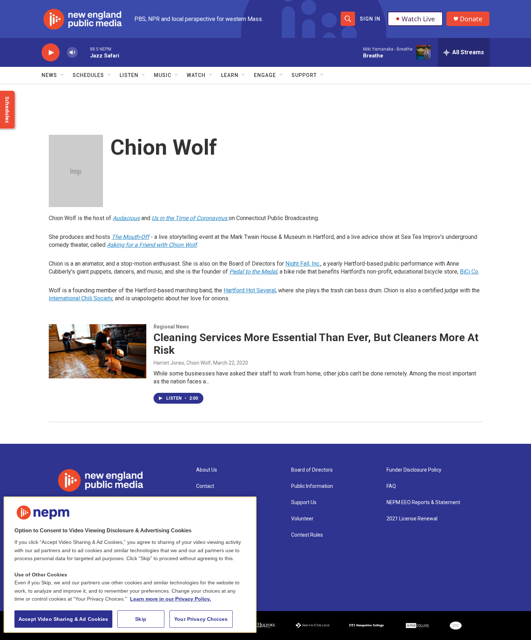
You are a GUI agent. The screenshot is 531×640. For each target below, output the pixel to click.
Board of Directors (312, 470)
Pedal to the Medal (253, 271)
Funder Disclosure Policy (414, 470)
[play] (50, 52)
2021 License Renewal (412, 518)
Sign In (370, 19)
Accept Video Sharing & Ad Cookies (63, 619)
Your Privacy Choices (201, 619)
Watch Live (418, 18)
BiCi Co (469, 271)
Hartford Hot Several (250, 290)
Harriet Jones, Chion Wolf (182, 363)
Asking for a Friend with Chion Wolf (152, 244)
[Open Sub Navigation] (62, 75)
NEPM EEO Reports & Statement (423, 502)
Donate (471, 19)
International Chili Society (80, 298)
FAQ (391, 486)
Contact (205, 486)
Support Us (303, 502)
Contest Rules (307, 535)
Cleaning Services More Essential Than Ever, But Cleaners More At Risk (316, 343)
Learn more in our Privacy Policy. (170, 599)
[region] (130, 565)
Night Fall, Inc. (302, 263)
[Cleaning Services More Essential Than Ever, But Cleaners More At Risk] (97, 351)
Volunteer (302, 518)
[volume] (72, 52)
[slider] (84, 52)
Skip (140, 619)
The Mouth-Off (130, 236)
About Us (206, 470)
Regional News (171, 327)
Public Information (312, 486)
